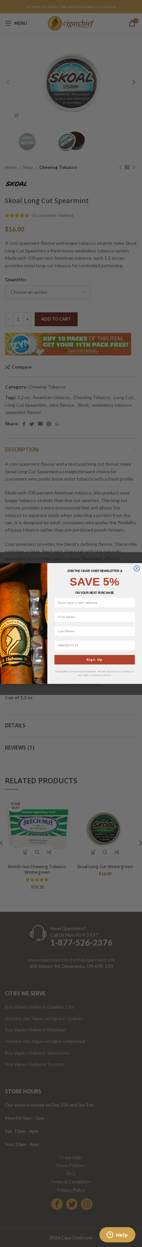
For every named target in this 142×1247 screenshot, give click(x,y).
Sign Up (95, 659)
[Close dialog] (137, 568)
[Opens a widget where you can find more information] (117, 1235)
